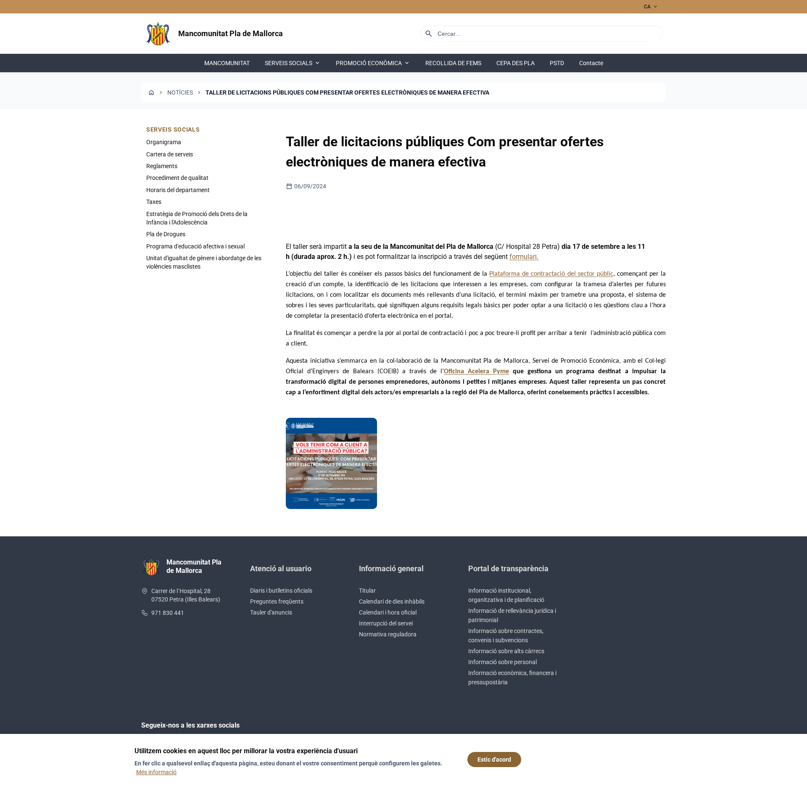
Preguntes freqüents (276, 601)
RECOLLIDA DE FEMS (453, 63)
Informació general (391, 568)
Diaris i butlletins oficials (281, 590)
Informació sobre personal (502, 662)
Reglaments (161, 166)
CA (651, 6)
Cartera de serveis (169, 153)
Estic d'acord (494, 759)
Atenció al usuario (280, 568)
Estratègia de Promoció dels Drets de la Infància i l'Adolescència (197, 217)
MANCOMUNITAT (227, 63)
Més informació (156, 772)
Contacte (591, 63)
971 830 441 (167, 612)
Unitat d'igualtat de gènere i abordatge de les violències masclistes (203, 262)
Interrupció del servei (386, 623)
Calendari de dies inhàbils (392, 601)
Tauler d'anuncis (271, 612)
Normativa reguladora (388, 634)
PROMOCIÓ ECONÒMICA (373, 63)
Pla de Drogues (165, 234)
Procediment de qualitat (177, 177)
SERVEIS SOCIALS (293, 63)
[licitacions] (331, 463)
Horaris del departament (178, 190)
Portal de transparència (508, 568)
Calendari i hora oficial (388, 612)
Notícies (180, 92)
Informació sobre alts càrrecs (506, 651)
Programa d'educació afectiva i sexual (195, 246)
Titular (367, 590)
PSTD (557, 63)
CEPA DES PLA (515, 63)
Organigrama (163, 142)
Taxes (153, 201)
